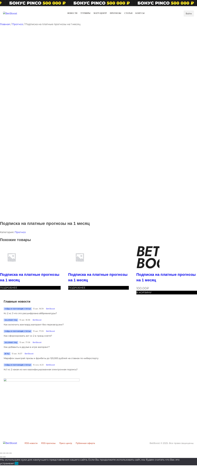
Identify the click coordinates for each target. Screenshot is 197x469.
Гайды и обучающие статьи (18, 309)
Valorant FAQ (11, 320)
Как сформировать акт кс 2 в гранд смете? (28, 335)
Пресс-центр (65, 443)
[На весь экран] (7, 453)
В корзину (144, 292)
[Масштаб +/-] (10, 453)
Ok (16, 463)
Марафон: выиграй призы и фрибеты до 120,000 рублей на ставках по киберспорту (51, 358)
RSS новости (31, 443)
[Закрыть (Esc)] (1, 453)
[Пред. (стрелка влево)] (1, 456)
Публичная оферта (85, 443)
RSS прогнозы (48, 443)
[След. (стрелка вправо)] (4, 456)
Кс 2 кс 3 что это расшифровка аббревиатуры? (30, 313)
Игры (7, 354)
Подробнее (8, 287)
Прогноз (17, 24)
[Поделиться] (4, 453)
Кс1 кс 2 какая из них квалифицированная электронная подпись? (41, 369)
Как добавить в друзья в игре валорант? (27, 347)
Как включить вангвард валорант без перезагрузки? (34, 324)
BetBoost (50, 308)
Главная (5, 24)
